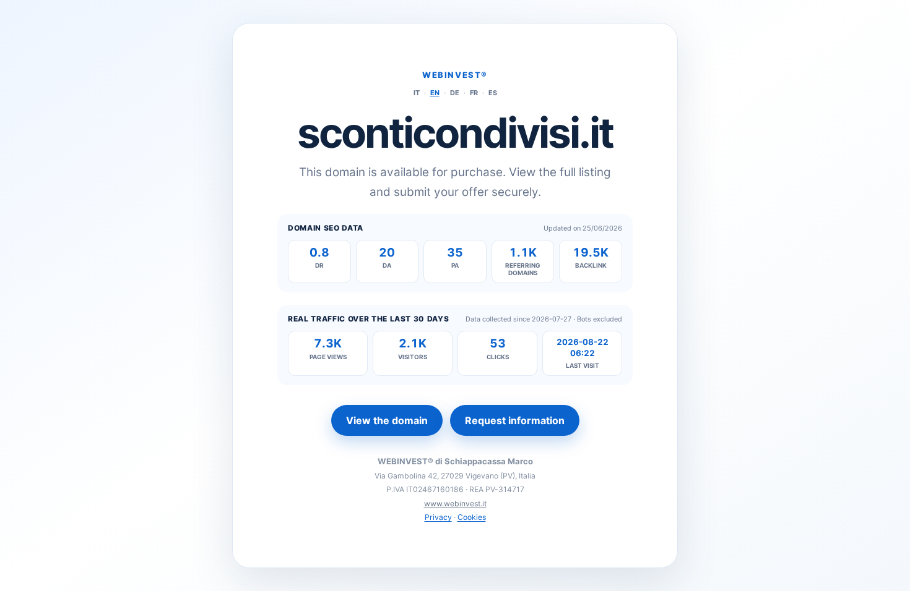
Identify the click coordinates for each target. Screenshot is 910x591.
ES (492, 92)
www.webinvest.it (455, 503)
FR (474, 92)
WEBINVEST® (455, 75)
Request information (515, 420)
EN (435, 92)
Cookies (471, 517)
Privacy (438, 517)
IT (417, 92)
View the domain (387, 420)
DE (454, 92)
